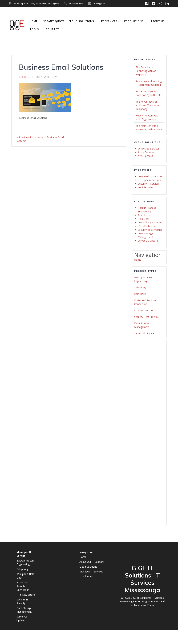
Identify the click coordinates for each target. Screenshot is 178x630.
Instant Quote (53, 21)
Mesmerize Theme (144, 605)
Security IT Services (149, 183)
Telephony (144, 215)
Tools (34, 29)
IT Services (109, 21)
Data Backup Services (150, 176)
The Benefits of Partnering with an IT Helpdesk (147, 71)
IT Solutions (133, 21)
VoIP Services (145, 187)
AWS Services (145, 156)
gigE (23, 76)
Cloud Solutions (81, 21)
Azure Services (146, 152)
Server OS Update (148, 240)
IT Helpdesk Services (149, 180)
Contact (52, 29)
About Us (157, 21)
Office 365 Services (148, 148)
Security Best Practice (150, 229)
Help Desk (143, 218)
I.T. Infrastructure (147, 226)
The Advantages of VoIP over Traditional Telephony (147, 105)
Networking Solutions (150, 222)
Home (34, 21)
